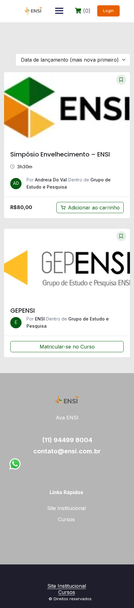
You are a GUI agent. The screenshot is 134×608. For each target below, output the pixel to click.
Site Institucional (66, 508)
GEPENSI (22, 310)
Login (108, 10)
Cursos (66, 519)
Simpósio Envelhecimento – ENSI (60, 154)
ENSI (40, 318)
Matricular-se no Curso (67, 347)
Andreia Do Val (51, 179)
